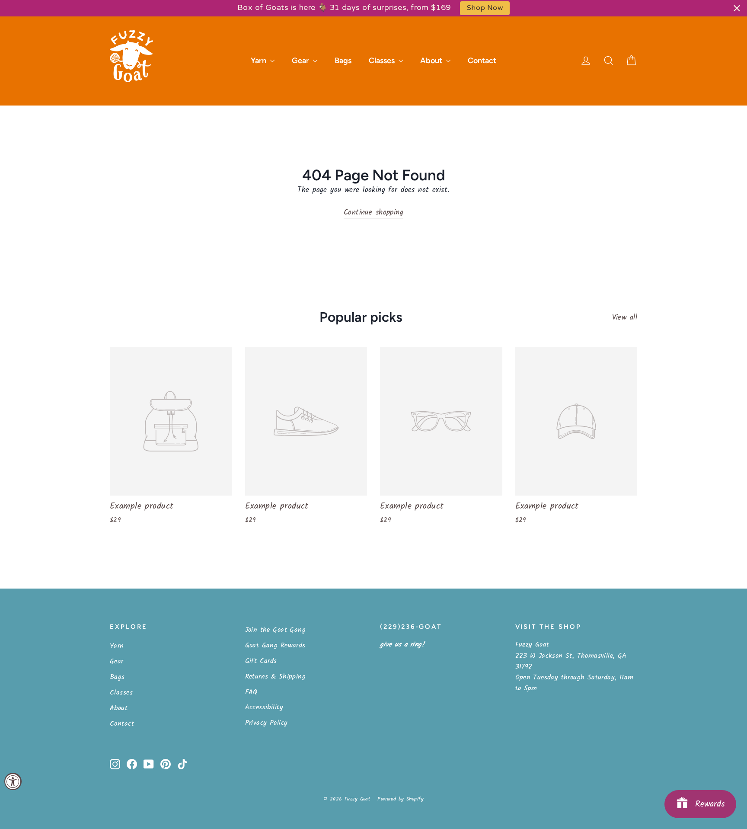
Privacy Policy (266, 722)
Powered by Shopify (400, 799)
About (432, 60)
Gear (301, 60)
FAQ (251, 692)
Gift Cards (261, 661)
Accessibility (264, 707)
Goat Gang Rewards (275, 645)
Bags (343, 60)
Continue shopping (373, 212)
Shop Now (485, 8)
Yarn (259, 60)
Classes (382, 60)
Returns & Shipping (275, 676)
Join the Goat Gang (275, 629)
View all (624, 317)
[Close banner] (737, 8)
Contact (482, 60)
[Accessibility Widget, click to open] (13, 781)
